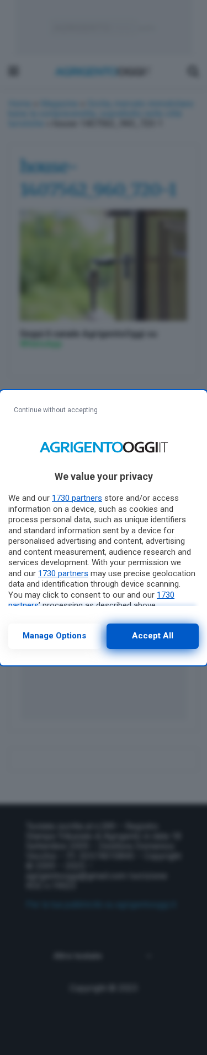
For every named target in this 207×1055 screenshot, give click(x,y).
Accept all (152, 636)
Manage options (54, 636)
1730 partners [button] (77, 498)
